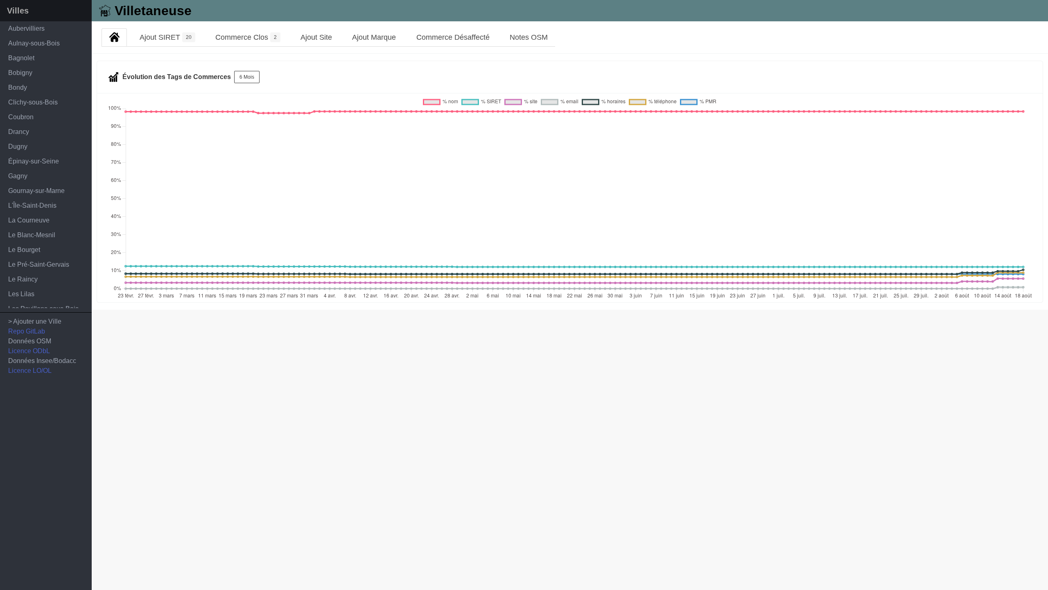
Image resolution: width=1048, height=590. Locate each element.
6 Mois (246, 77)
